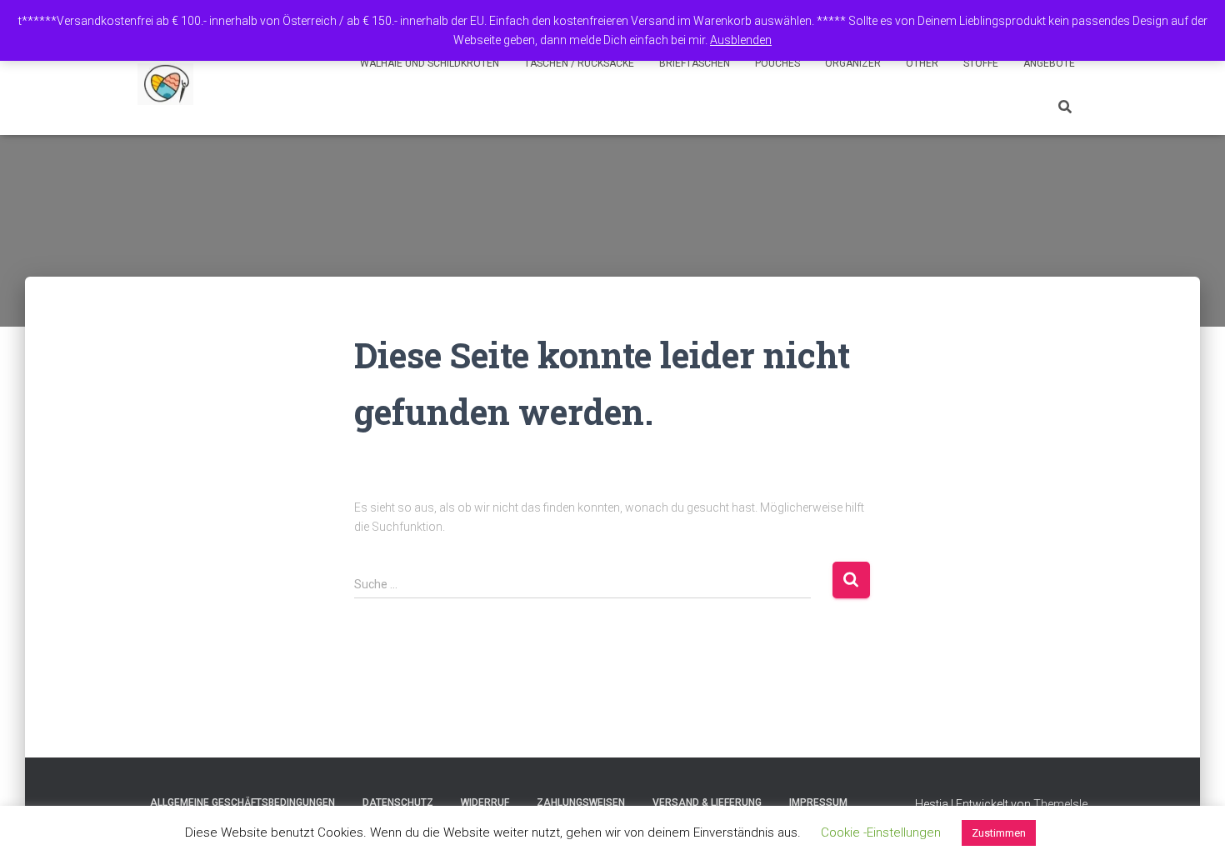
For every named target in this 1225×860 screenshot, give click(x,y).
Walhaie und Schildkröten (429, 63)
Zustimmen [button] (999, 833)
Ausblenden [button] (741, 40)
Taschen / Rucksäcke (579, 63)
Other (922, 63)
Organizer (853, 63)
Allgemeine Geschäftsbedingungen (242, 802)
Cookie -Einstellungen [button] (881, 832)
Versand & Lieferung (707, 802)
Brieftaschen (694, 63)
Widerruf (485, 802)
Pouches (777, 63)
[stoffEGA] (165, 84)
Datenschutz (397, 802)
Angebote (1049, 63)
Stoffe (980, 63)
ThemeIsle (1060, 804)
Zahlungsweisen (581, 802)
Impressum (818, 802)
